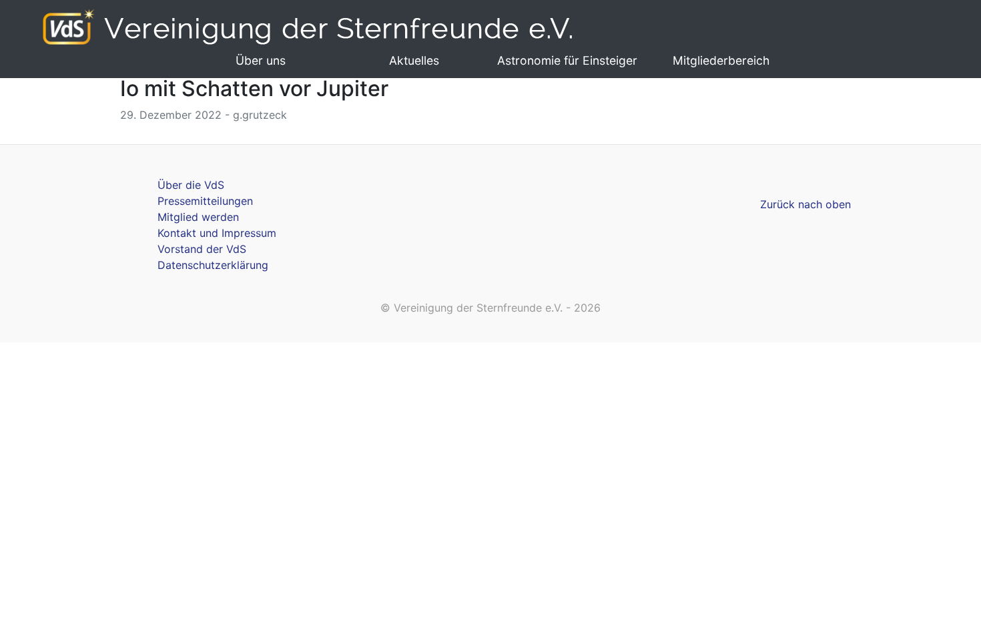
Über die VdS (190, 185)
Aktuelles (414, 60)
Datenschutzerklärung (212, 265)
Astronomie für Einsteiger (567, 60)
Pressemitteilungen (205, 201)
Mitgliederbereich (721, 60)
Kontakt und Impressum (216, 233)
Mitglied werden (198, 217)
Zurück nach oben (805, 204)
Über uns (261, 60)
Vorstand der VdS (201, 249)
